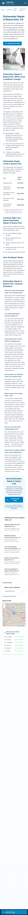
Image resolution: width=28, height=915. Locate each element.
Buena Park (15, 9)
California (9, 9)
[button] (14, 613)
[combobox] (5, 591)
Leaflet (11, 625)
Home (2, 9)
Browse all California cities (9, 596)
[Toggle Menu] (25, 3)
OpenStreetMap (17, 625)
